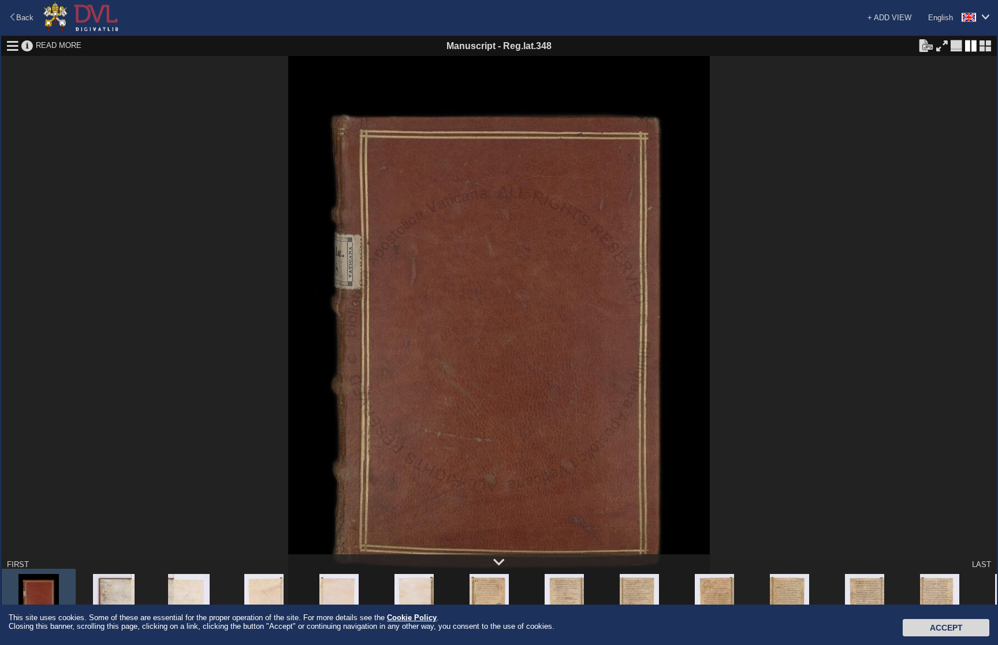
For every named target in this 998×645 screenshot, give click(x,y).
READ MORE (58, 45)
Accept (946, 627)
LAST (981, 564)
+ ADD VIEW (889, 17)
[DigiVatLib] (80, 29)
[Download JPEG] (925, 45)
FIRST (18, 564)
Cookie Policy (412, 617)
